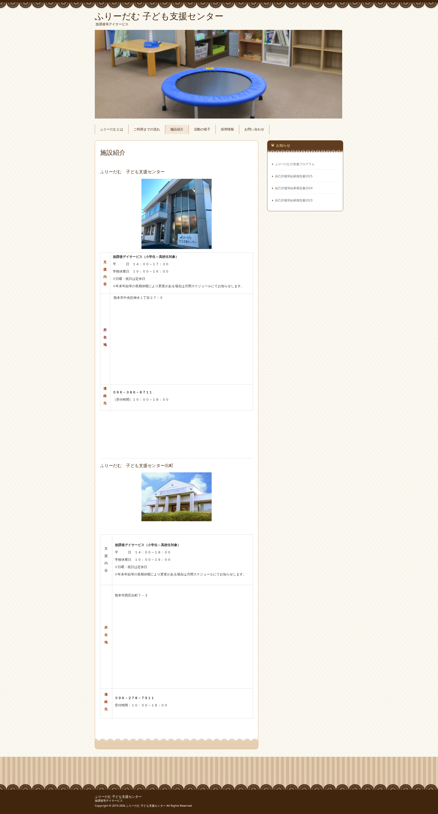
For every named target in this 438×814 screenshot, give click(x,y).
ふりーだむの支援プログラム (295, 164)
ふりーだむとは (111, 129)
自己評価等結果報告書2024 (294, 188)
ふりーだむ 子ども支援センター (118, 796)
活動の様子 (202, 129)
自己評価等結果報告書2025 (294, 176)
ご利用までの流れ (147, 129)
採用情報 (227, 129)
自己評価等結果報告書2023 (294, 200)
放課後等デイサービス (109, 800)
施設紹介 (177, 129)
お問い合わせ (254, 129)
